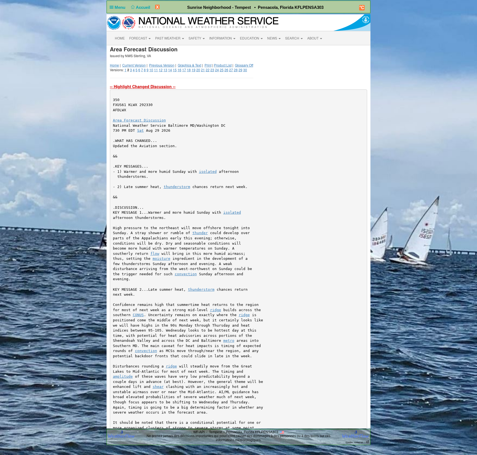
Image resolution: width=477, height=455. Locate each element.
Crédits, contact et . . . (356, 442)
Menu (120, 7)
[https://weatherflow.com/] (355, 434)
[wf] (121, 434)
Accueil (143, 7)
